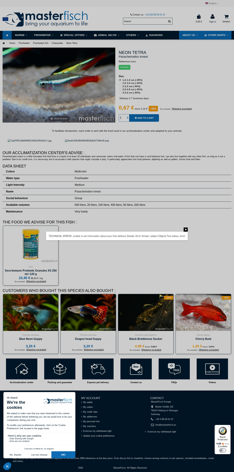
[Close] (186, 230)
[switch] (222, 450)
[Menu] (228, 427)
